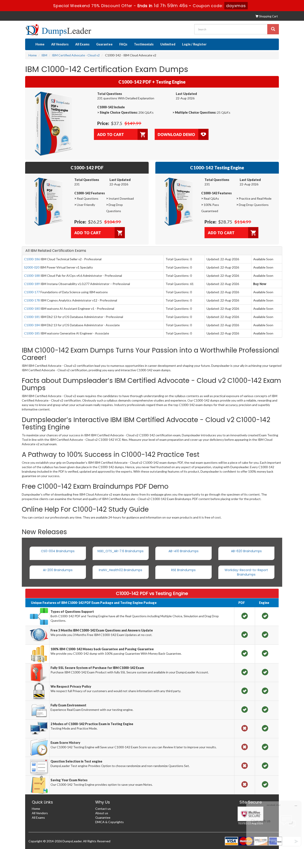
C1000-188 (32, 275)
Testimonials (144, 44)
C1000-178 (32, 300)
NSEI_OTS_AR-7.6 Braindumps (120, 551)
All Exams (82, 44)
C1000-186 (32, 259)
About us (101, 813)
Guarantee (104, 44)
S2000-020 (31, 267)
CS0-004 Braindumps (58, 551)
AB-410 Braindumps (183, 551)
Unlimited (167, 44)
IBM (44, 55)
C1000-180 (32, 308)
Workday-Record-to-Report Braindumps (246, 572)
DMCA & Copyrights (109, 822)
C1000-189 (32, 284)
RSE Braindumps (183, 570)
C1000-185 (32, 333)
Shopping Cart (268, 16)
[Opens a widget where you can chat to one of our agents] (273, 823)
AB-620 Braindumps (246, 551)
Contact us (103, 808)
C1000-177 (32, 292)
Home (40, 44)
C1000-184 (32, 325)
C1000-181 (32, 317)
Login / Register (194, 44)
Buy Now (259, 284)
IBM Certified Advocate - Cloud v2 (76, 55)
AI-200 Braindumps (58, 570)
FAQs (123, 44)
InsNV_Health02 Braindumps (120, 570)
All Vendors (60, 44)
